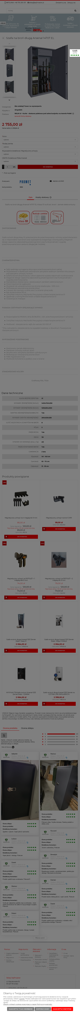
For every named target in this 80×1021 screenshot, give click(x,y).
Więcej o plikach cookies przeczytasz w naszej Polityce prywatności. (27, 1004)
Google (21, 999)
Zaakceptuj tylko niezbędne (21, 1009)
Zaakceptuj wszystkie (62, 1009)
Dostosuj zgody (42, 1009)
